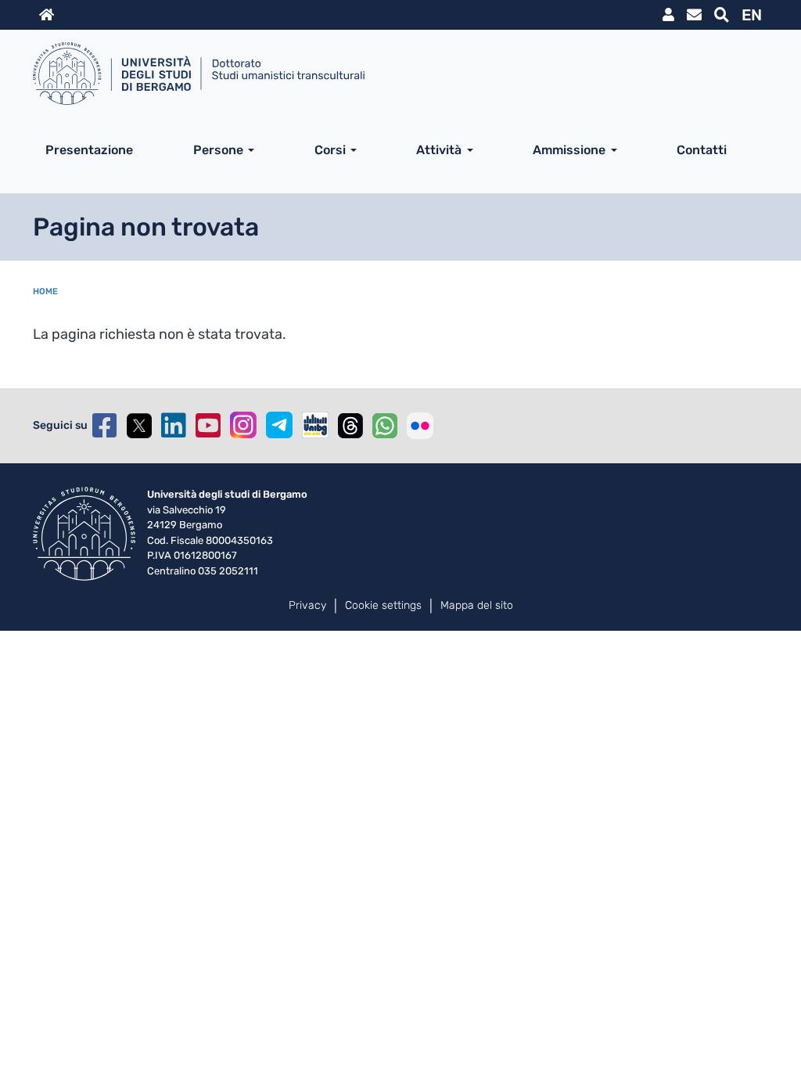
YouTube (208, 426)
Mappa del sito (476, 605)
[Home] (394, 73)
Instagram (243, 425)
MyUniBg (668, 14)
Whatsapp (384, 426)
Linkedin (173, 426)
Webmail (694, 14)
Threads (350, 426)
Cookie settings (383, 605)
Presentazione (89, 149)
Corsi (330, 149)
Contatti (702, 149)
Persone (218, 149)
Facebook (104, 426)
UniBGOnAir (315, 425)
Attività (439, 149)
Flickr (420, 426)
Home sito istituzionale (46, 14)
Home (45, 291)
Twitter (139, 426)
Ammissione (569, 149)
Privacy (307, 605)
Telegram (279, 425)
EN (752, 14)
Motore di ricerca (721, 14)
